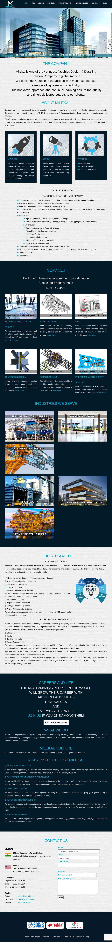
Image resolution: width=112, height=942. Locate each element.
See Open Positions (56, 722)
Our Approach (64, 3)
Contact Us (80, 936)
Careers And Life (81, 3)
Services (51, 3)
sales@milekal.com (26, 899)
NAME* (60, 848)
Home (26, 3)
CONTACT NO (63, 861)
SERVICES (61, 871)
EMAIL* (60, 855)
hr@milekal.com (24, 902)
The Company (36, 936)
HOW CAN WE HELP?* (66, 878)
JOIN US (34, 715)
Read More (14, 340)
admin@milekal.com (25, 896)
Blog (105, 3)
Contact (95, 3)
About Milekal (38, 3)
